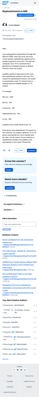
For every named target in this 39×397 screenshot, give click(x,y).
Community (14, 3)
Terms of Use (29, 376)
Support (29, 387)
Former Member (14, 25)
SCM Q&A (6, 8)
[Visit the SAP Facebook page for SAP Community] (14, 370)
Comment (32, 150)
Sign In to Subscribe (25, 15)
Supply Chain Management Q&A (15, 270)
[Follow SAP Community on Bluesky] (17, 370)
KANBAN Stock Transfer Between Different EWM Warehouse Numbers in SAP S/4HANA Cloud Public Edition (19, 264)
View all (5, 359)
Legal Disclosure (29, 381)
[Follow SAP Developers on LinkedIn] (25, 370)
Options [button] (35, 15)
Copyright (10, 381)
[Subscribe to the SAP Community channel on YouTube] (21, 370)
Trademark (9, 387)
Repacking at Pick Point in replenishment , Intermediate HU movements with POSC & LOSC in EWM (19, 287)
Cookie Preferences (9, 392)
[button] (26, 30)
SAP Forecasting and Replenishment (13, 39)
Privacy (9, 376)
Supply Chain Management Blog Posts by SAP (20, 256)
